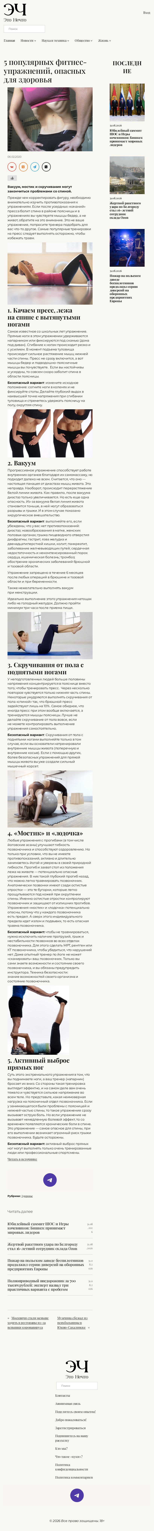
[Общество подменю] (91, 40)
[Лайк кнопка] (12, 178)
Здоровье (27, 1196)
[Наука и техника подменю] (68, 40)
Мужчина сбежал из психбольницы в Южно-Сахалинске (72, 1322)
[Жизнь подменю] (110, 40)
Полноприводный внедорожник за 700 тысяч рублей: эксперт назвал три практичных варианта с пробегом (42, 1285)
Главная (9, 40)
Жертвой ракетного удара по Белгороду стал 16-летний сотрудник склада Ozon (43, 1246)
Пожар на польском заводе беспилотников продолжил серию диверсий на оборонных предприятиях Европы (46, 1264)
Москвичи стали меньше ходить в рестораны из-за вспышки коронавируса (28, 1322)
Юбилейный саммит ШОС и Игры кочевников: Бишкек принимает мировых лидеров (38, 1228)
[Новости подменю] (35, 40)
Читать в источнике (22, 1159)
